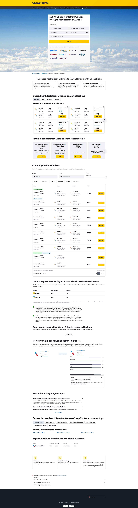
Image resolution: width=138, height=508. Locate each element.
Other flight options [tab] (90, 422)
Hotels (60, 8)
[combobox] (53, 24)
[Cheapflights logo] (40, 3)
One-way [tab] (57, 99)
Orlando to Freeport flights (63, 432)
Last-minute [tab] (49, 99)
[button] (81, 20)
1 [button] (98, 273)
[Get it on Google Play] (66, 506)
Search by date (41, 8)
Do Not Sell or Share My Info (64, 502)
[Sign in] (90, 8)
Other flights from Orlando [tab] (40, 425)
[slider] (106, 177)
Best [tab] (43, 99)
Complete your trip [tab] (49, 422)
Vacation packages (52, 8)
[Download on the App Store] (72, 506)
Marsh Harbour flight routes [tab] (76, 422)
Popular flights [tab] (52, 425)
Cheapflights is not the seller (41, 480)
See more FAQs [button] (58, 412)
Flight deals (67, 8)
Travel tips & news (83, 8)
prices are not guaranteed (61, 475)
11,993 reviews (44, 356)
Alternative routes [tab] (38, 422)
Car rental (74, 8)
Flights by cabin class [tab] (62, 422)
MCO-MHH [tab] (69, 334)
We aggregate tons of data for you (42, 482)
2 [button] (101, 273)
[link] (41, 156)
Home (34, 8)
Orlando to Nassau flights (39, 432)
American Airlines (44, 351)
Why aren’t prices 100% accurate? (42, 485)
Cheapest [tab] (36, 99)
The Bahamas (44, 73)
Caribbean (38, 73)
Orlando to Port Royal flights (87, 432)
